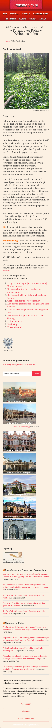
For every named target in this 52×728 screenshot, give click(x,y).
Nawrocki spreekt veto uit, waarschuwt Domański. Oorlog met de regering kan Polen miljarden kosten (26, 575)
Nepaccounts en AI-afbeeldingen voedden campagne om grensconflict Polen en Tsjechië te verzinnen (26, 638)
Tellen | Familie (14, 321)
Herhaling (12, 324)
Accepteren (26, 704)
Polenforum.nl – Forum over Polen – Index (26, 570)
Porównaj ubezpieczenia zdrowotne (19, 364)
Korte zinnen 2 (15, 327)
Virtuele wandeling (21, 427)
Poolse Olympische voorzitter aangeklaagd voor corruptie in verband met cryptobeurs (24, 628)
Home (7, 41)
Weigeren (26, 711)
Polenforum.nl (26, 5)
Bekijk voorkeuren (26, 719)
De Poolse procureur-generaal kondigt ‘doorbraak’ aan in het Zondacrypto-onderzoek (26, 667)
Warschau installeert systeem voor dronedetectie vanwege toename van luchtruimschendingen (25, 657)
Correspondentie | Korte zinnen (23, 300)
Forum (6, 270)
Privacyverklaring (31, 724)
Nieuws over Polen (14, 623)
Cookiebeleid (17, 724)
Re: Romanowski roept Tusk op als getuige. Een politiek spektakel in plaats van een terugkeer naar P (25, 587)
